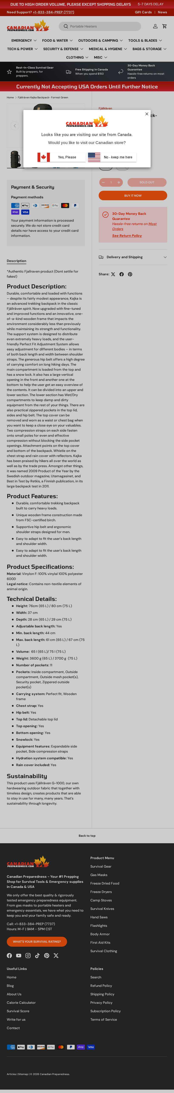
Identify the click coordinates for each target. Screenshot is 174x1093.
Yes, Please (67, 157)
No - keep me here (117, 157)
